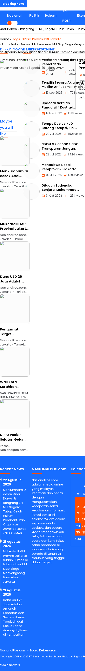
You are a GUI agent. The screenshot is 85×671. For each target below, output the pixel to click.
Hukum (51, 15)
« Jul (78, 539)
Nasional (14, 15)
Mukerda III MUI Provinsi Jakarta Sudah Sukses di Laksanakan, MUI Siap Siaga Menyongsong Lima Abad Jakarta (15, 566)
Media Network (10, 665)
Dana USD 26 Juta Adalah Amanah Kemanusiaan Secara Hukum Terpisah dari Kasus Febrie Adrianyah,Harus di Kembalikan (15, 617)
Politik (34, 15)
